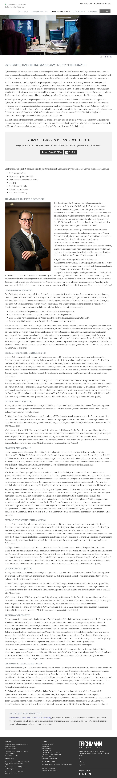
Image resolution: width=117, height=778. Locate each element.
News (80, 759)
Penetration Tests (46, 748)
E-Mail (71, 152)
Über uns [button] (22, 11)
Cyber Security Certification (49, 758)
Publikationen (82, 763)
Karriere (92, 11)
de (101, 57)
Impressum (82, 765)
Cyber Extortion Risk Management (51, 752)
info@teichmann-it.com (103, 3)
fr (111, 57)
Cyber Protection (46, 750)
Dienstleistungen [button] (60, 11)
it (108, 57)
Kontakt (105, 11)
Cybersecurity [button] (39, 11)
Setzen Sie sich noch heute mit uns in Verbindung (30, 717)
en (105, 57)
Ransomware (45, 746)
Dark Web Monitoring (48, 756)
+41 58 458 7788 (86, 3)
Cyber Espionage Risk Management (51, 754)
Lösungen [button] (79, 11)
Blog (80, 761)
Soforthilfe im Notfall (47, 745)
